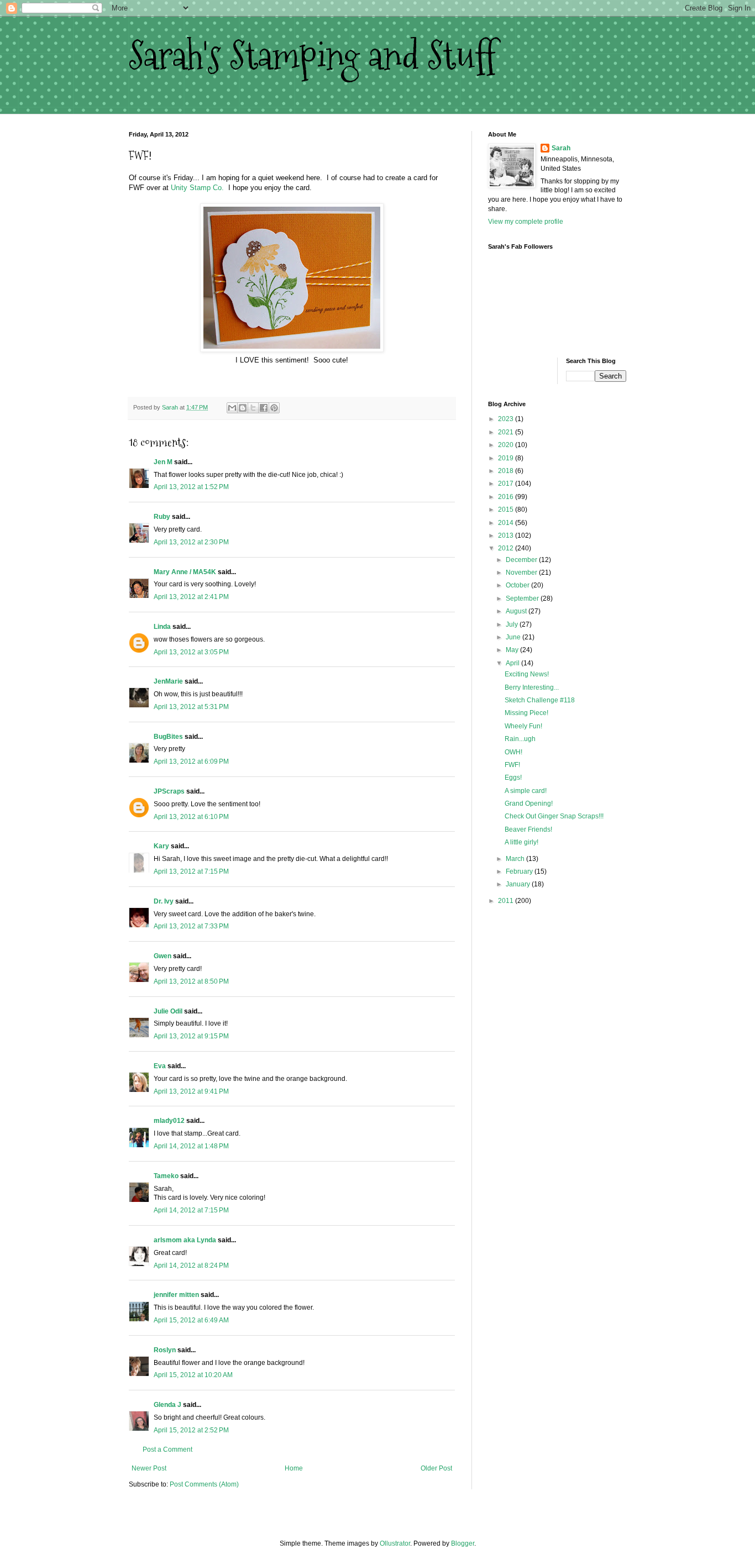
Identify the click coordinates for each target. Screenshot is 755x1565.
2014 (506, 523)
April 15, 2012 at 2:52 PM (191, 1430)
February (520, 871)
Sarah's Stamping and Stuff (312, 55)
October (518, 585)
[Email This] (232, 407)
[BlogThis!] (242, 407)
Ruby (162, 517)
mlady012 (169, 1121)
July (513, 624)
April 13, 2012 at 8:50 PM (191, 981)
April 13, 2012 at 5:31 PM (191, 707)
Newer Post (149, 1468)
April (513, 663)
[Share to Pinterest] (274, 407)
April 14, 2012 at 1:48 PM (191, 1146)
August (517, 611)
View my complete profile (525, 221)
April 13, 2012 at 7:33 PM (191, 926)
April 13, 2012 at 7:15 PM (191, 871)
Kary (161, 846)
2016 (506, 497)
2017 (506, 483)
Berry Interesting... (532, 687)
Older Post (436, 1468)
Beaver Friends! (528, 829)
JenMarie (168, 681)
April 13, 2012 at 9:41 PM (191, 1091)
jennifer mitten (176, 1295)
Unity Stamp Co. (197, 187)
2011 (506, 901)
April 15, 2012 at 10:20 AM (193, 1375)
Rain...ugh (520, 739)
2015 (506, 509)
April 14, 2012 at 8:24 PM (191, 1265)
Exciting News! (527, 674)
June (514, 637)
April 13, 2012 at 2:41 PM (191, 597)
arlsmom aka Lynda (185, 1240)
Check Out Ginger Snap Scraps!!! (554, 816)
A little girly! (521, 842)
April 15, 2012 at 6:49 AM (191, 1320)
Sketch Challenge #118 (540, 700)
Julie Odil (168, 1011)
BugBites (168, 737)
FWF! (512, 765)
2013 (506, 535)
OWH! (513, 752)
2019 (506, 458)
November (522, 572)
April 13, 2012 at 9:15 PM (191, 1036)
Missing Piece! (526, 713)
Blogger (462, 1543)
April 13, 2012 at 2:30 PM (191, 542)
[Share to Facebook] (263, 407)
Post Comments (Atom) (204, 1484)
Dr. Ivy (164, 901)
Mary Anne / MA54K (185, 572)
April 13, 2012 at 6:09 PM (191, 761)
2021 (506, 432)
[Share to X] (253, 407)
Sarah (561, 148)
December (522, 560)
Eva (160, 1066)
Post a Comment (167, 1449)
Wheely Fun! (523, 726)
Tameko (166, 1176)
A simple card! (526, 791)
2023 (506, 419)
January (519, 884)
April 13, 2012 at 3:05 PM (191, 652)
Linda (162, 627)
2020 (506, 445)
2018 (506, 471)
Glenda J (167, 1405)
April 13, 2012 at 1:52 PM (191, 487)
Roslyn (165, 1350)
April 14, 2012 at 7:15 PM (191, 1210)
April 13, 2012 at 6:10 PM (191, 817)
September (523, 598)
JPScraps (169, 791)
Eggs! (513, 777)
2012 (506, 548)
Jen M (163, 462)
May (513, 650)
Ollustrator (395, 1543)
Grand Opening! (529, 803)
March (516, 859)
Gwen (162, 956)
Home (294, 1468)
